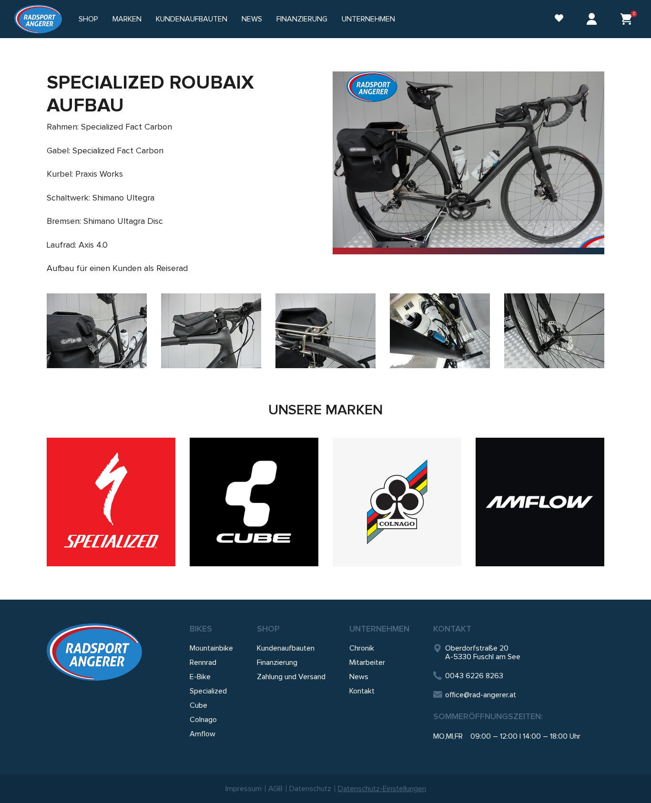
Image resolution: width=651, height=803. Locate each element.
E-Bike (200, 677)
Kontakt (362, 691)
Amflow (202, 734)
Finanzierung (301, 19)
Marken (127, 19)
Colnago (203, 719)
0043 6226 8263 (474, 676)
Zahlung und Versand (291, 677)
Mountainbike (211, 648)
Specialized (208, 691)
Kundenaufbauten (191, 19)
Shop (88, 19)
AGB (275, 789)
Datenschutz (310, 789)
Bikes (201, 628)
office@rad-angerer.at (480, 695)
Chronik (361, 648)
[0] (626, 19)
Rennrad (203, 662)
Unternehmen (379, 628)
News (252, 19)
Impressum (243, 789)
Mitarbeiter (367, 662)
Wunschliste (554, 19)
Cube (198, 705)
